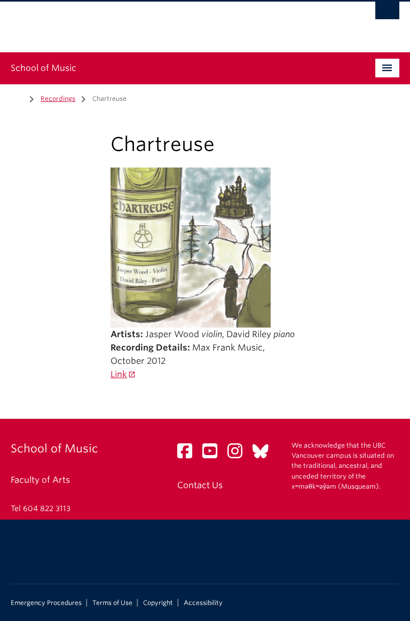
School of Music (43, 68)
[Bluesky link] (265, 454)
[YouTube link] (213, 454)
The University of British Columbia (176, 22)
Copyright (158, 603)
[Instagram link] (238, 454)
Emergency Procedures (46, 603)
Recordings (58, 98)
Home (17, 97)
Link (119, 374)
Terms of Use (112, 603)
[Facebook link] (188, 454)
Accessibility (203, 603)
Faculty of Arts (40, 480)
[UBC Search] (387, 13)
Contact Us (200, 485)
